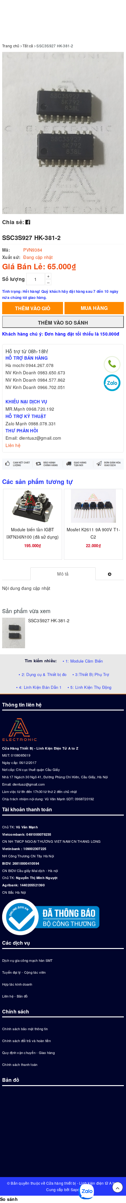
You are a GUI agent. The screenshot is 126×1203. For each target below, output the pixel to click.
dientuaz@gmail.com (29, 784)
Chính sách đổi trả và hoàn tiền (26, 1040)
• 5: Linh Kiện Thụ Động (90, 687)
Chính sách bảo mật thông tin (25, 1028)
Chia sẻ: (13, 222)
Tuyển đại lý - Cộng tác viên (24, 972)
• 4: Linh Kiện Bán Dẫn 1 (39, 687)
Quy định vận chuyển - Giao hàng (28, 1052)
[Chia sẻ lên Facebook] (27, 222)
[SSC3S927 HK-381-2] (13, 633)
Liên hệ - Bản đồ (15, 996)
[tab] (63, 573)
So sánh (9, 1199)
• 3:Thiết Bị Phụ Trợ (90, 674)
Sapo (75, 1189)
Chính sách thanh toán (19, 1064)
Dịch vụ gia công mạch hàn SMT (27, 960)
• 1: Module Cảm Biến (83, 661)
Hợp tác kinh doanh (17, 984)
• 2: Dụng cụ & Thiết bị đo (43, 674)
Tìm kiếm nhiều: (41, 660)
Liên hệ (13, 445)
